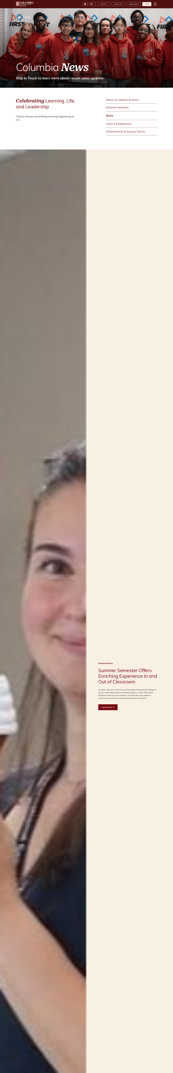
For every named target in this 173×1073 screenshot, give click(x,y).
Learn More (106, 707)
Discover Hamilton (117, 107)
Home (18, 17)
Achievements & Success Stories (125, 131)
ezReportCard (133, 4)
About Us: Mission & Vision (122, 99)
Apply (147, 4)
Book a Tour (118, 4)
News (109, 115)
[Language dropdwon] (92, 4)
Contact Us (103, 4)
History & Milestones (118, 123)
